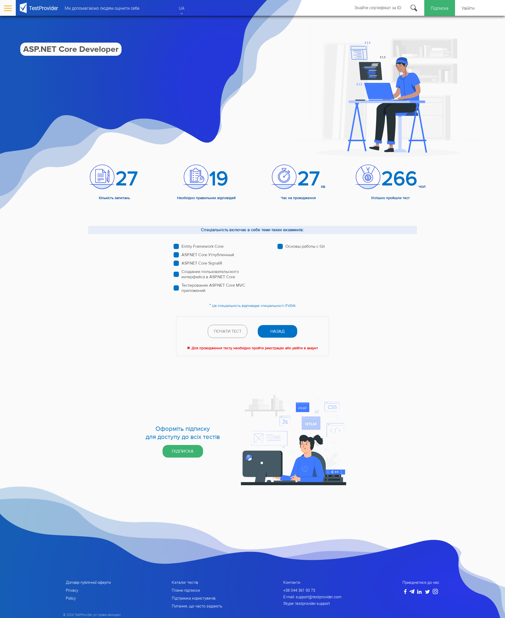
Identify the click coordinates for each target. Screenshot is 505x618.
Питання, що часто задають (197, 606)
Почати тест (227, 331)
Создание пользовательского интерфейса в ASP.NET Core (210, 274)
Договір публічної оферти (88, 582)
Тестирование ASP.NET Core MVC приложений (213, 288)
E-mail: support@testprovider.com (312, 596)
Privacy (72, 590)
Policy (71, 598)
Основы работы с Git (305, 246)
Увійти (468, 8)
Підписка (439, 8)
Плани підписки (186, 590)
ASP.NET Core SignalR (201, 263)
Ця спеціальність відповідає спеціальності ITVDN (253, 305)
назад (277, 331)
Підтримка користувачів (193, 598)
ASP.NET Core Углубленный (207, 254)
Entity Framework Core (202, 246)
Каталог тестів (185, 582)
